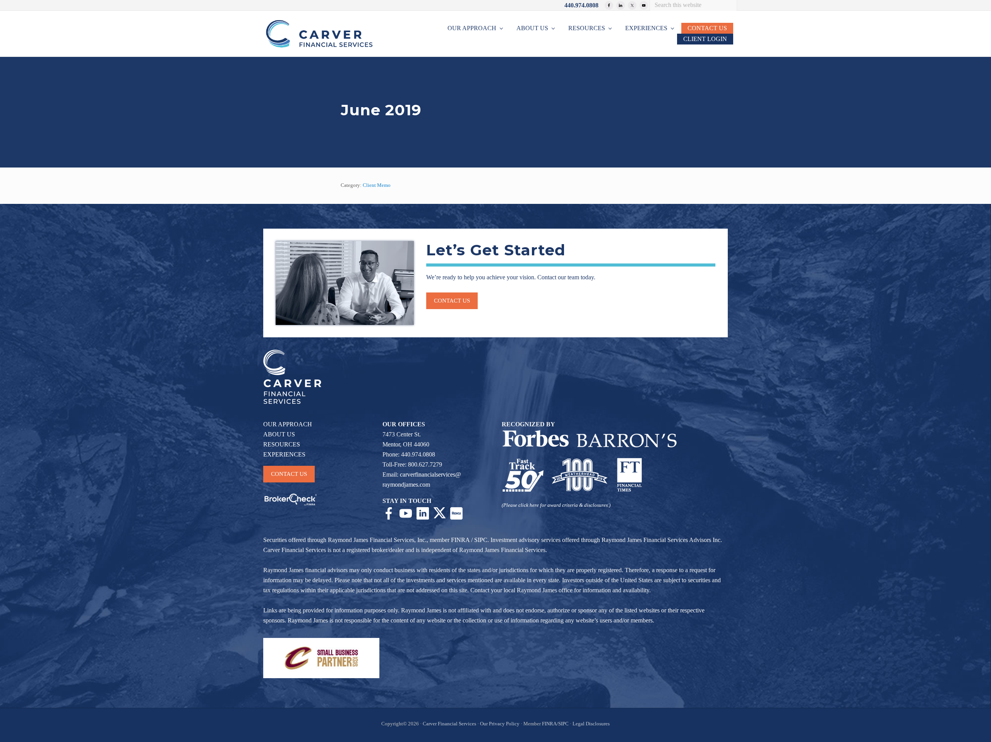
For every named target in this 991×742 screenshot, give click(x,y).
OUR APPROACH (287, 424)
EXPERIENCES (284, 454)
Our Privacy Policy (500, 724)
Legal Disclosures (591, 724)
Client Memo (377, 185)
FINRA (460, 540)
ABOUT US (279, 434)
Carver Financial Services (450, 724)
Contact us (452, 300)
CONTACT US (289, 474)
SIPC (480, 540)
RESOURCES (281, 444)
